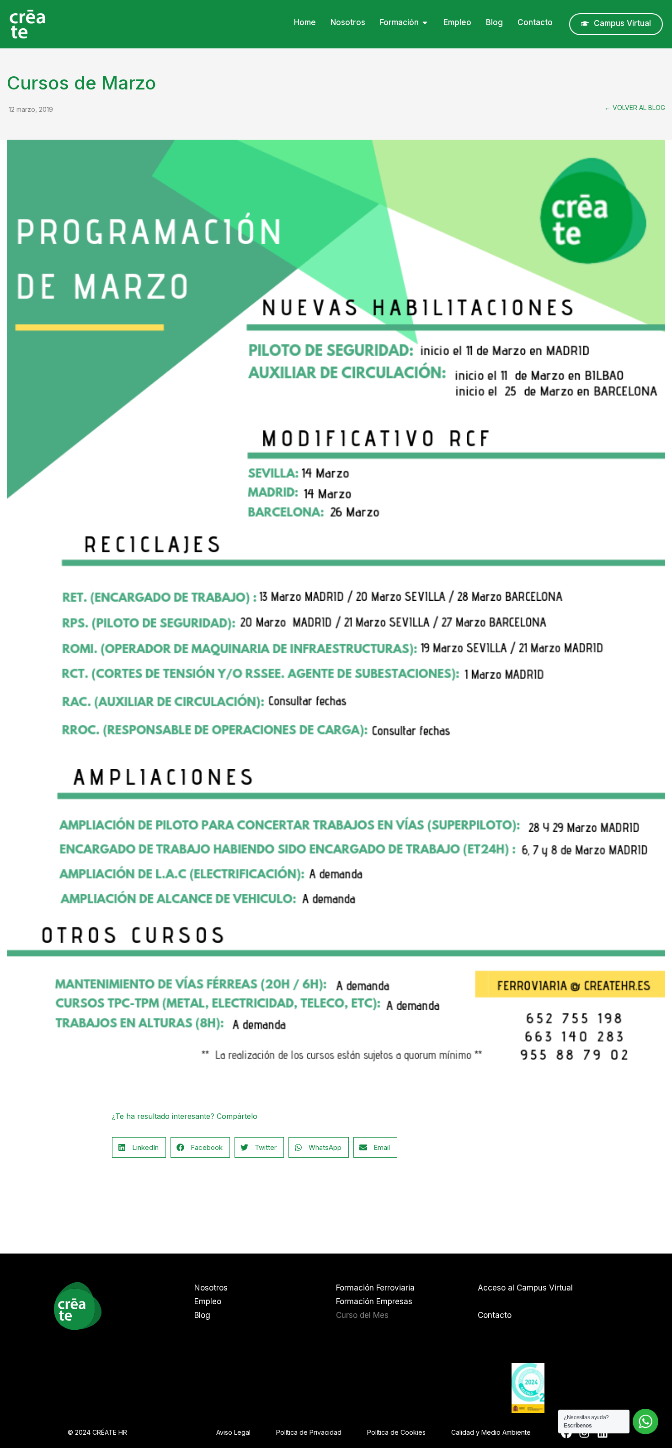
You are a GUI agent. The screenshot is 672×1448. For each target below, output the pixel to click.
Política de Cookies (396, 1432)
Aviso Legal (233, 1432)
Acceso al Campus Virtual (525, 1287)
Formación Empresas (374, 1301)
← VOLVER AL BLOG (634, 107)
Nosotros (211, 1287)
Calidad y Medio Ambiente (491, 1432)
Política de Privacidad (308, 1432)
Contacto (495, 1315)
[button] (139, 1147)
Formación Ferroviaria (375, 1287)
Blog (202, 1315)
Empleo (207, 1301)
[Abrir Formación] (425, 23)
